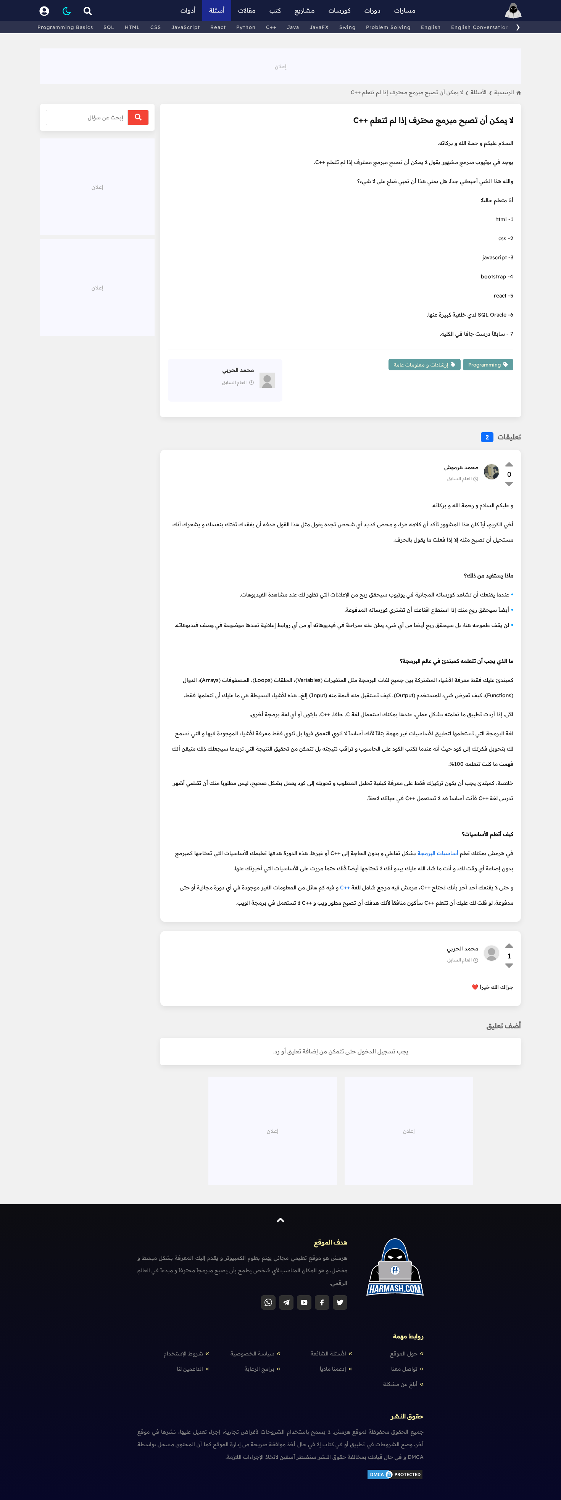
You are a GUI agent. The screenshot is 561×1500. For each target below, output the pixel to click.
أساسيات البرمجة (438, 853)
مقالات (247, 10)
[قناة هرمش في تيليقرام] (286, 1302)
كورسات (340, 10)
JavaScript (185, 27)
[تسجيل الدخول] (44, 10)
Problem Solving (388, 27)
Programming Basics (65, 27)
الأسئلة (481, 92)
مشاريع (305, 10)
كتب (275, 10)
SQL (108, 27)
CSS (155, 27)
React (218, 27)
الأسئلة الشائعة (328, 1353)
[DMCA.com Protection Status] (395, 1478)
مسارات (405, 10)
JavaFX (319, 27)
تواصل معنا (404, 1368)
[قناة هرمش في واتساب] (268, 1302)
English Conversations (481, 27)
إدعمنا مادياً (333, 1368)
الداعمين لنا (190, 1368)
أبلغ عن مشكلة (400, 1384)
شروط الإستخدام (183, 1353)
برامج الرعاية (259, 1368)
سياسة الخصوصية (252, 1353)
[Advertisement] (280, 65)
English (431, 27)
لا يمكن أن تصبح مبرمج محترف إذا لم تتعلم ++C (409, 92)
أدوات (188, 10)
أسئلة (216, 10)
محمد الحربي (462, 948)
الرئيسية (504, 92)
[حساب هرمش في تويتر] (340, 1302)
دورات (372, 10)
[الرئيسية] (513, 10)
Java (293, 27)
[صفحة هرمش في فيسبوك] (322, 1302)
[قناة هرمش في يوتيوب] (304, 1302)
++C (345, 887)
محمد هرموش (461, 467)
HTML (132, 27)
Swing (347, 27)
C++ (271, 27)
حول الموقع (404, 1353)
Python (246, 27)
